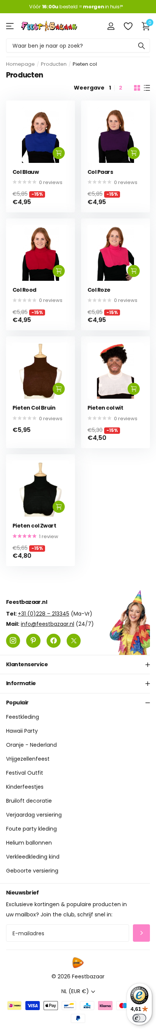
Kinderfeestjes (25, 787)
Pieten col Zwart (34, 525)
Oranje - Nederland (31, 745)
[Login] (110, 26)
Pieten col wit (105, 408)
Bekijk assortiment (10, 26)
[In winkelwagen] (59, 153)
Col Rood (24, 290)
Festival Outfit (24, 773)
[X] (74, 641)
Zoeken (141, 46)
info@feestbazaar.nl (47, 624)
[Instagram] (13, 641)
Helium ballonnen (29, 842)
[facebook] (54, 641)
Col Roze (99, 290)
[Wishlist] (127, 26)
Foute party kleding (31, 828)
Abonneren (141, 933)
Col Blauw (25, 172)
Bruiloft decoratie (29, 801)
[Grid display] (137, 88)
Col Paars (100, 172)
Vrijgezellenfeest (28, 759)
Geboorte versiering (32, 870)
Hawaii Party (22, 731)
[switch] (139, 1018)
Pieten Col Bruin (33, 408)
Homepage (20, 64)
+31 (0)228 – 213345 (43, 613)
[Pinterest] (33, 641)
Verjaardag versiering (34, 815)
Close (78, 664)
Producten (54, 64)
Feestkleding (22, 717)
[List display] (147, 88)
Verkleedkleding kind (32, 856)
